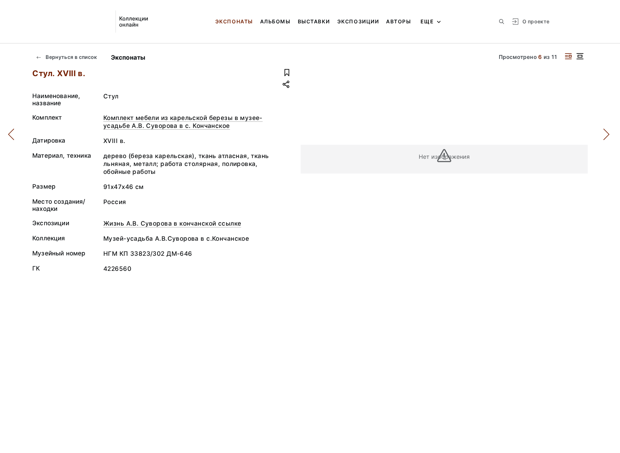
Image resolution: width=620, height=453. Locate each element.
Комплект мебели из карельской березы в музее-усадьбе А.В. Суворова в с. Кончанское (183, 121)
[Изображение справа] (568, 56)
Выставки (314, 21)
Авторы (398, 21)
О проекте (535, 21)
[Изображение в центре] (580, 56)
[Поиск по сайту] (501, 21)
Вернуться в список (70, 57)
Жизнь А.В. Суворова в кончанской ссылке (172, 223)
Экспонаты (234, 21)
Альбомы (275, 21)
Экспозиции (358, 21)
